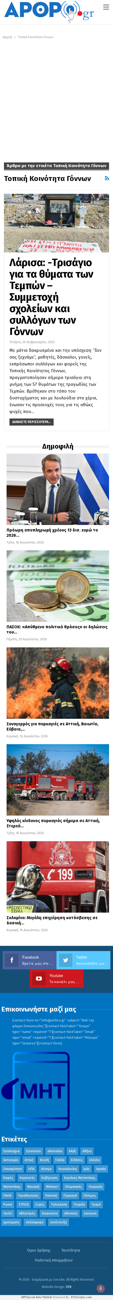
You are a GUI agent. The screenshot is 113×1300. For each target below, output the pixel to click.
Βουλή (44, 1160)
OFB (68, 1287)
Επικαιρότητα (12, 1169)
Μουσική (33, 1187)
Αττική (29, 1160)
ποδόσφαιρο (35, 1222)
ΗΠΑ (31, 1169)
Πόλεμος (90, 1195)
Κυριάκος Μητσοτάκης (79, 1178)
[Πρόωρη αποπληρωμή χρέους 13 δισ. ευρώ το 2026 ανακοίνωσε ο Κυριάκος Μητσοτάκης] (58, 489)
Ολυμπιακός (73, 1187)
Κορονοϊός (27, 1178)
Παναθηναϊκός (28, 1195)
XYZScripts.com (81, 1297)
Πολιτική (51, 1195)
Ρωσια (7, 1204)
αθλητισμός (27, 1213)
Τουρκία (79, 1204)
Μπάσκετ (52, 1187)
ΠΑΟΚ (7, 1195)
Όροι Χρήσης (38, 1250)
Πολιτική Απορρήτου (54, 1260)
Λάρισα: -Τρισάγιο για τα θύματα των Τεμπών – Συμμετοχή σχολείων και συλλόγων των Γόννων (51, 297)
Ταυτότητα (70, 1250)
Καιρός (8, 1178)
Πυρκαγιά (70, 1195)
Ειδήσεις (77, 1160)
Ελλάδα (94, 1160)
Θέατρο (46, 1169)
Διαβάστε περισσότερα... (31, 422)
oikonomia (55, 1151)
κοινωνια (90, 1213)
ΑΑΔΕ (72, 1151)
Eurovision (33, 1151)
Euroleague (11, 1151)
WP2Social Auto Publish (36, 1297)
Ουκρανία (95, 1187)
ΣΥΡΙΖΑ (24, 1204)
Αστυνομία (10, 1160)
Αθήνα (87, 1151)
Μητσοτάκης (12, 1187)
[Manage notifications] (100, 1288)
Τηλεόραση (59, 1204)
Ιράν (87, 1169)
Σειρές (39, 1204)
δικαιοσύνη (50, 1213)
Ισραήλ (101, 1169)
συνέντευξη (58, 1222)
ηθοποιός (71, 1213)
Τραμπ (96, 1204)
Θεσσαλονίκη (67, 1169)
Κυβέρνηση (50, 1178)
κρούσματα (11, 1222)
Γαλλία (59, 1160)
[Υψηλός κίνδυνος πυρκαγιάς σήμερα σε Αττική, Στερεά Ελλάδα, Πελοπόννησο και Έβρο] (58, 780)
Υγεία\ (7, 1213)
